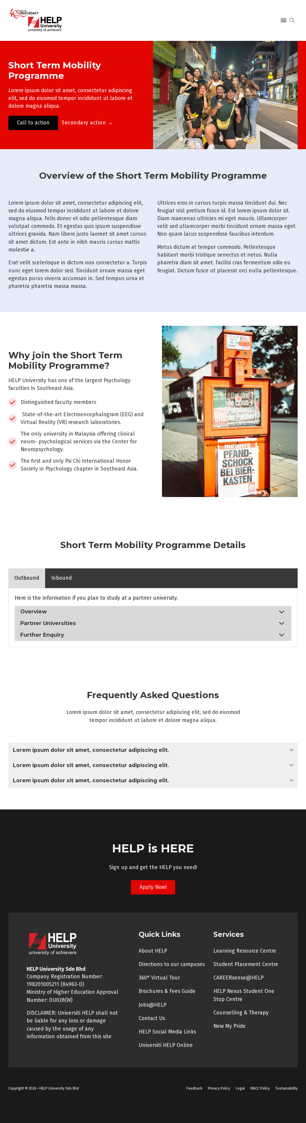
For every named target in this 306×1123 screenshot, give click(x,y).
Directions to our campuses (172, 964)
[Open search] (292, 20)
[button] (153, 612)
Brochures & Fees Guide (167, 991)
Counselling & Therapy (241, 1013)
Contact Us (152, 1018)
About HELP (153, 951)
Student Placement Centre (245, 964)
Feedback (194, 1088)
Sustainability (287, 1088)
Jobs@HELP (152, 1005)
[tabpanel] (153, 617)
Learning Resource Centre (244, 951)
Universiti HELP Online (166, 1045)
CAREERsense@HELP (238, 978)
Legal (240, 1088)
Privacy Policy (219, 1088)
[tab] (26, 578)
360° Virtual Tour (159, 978)
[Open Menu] (284, 20)
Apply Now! (153, 887)
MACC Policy (260, 1088)
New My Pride (229, 1026)
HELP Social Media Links (167, 1032)
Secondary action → (87, 123)
